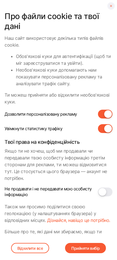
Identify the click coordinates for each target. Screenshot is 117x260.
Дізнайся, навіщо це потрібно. (78, 220)
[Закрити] (111, 6)
